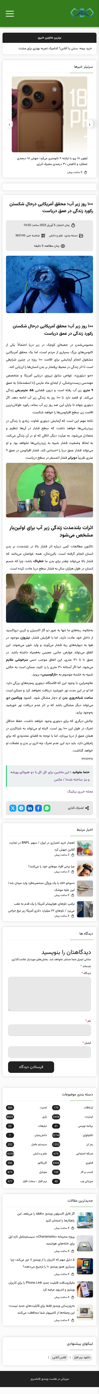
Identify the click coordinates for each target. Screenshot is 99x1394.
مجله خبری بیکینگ (80, 798)
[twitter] (12, 815)
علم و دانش (56, 242)
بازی (27, 1123)
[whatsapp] (47, 815)
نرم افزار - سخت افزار (27, 1188)
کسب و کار (73, 1179)
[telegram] (21, 815)
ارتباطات (73, 1114)
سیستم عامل (27, 1151)
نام (88, 1028)
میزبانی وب (74, 1188)
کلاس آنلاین (59, 1364)
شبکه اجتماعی (73, 1160)
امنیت (27, 1114)
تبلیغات (27, 1133)
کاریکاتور (27, 1170)
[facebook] (38, 815)
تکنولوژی (72, 1142)
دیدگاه (86, 980)
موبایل (27, 1179)
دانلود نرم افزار (82, 1364)
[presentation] (89, 130)
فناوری (73, 1170)
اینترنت (73, 1123)
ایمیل (86, 1050)
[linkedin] (29, 815)
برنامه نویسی (74, 1133)
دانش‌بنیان (28, 1142)
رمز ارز (73, 1151)
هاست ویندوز (49, 1386)
